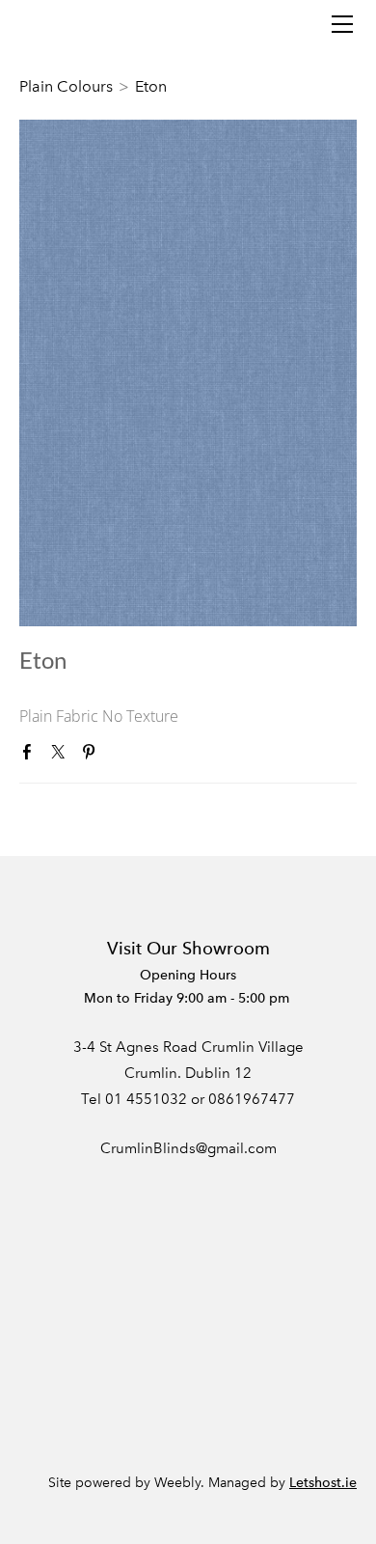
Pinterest (92, 755)
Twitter (61, 755)
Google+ (122, 756)
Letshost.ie (323, 1483)
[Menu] (342, 24)
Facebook (30, 755)
